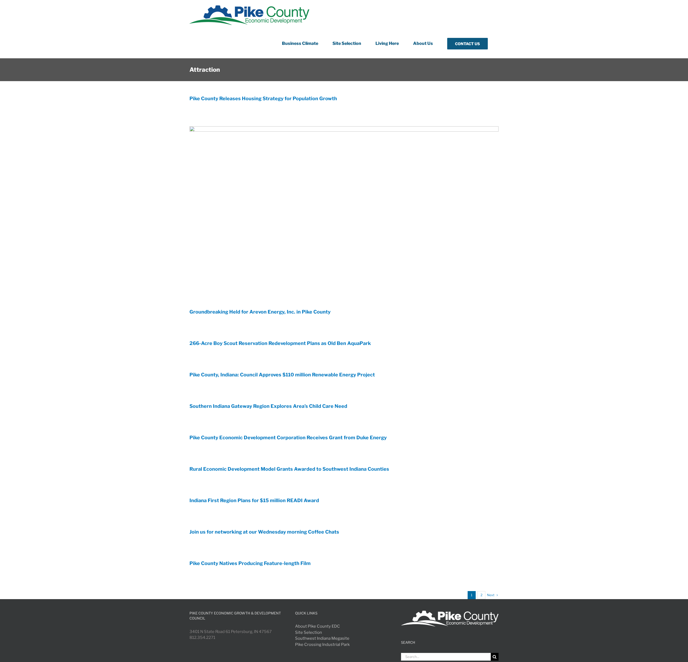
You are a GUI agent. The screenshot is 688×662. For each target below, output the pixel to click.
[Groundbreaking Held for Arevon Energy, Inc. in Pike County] (344, 213)
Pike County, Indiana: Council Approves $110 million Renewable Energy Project (282, 374)
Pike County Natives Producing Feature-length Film (250, 563)
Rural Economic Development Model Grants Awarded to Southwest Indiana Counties (289, 469)
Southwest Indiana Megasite (322, 638)
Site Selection (308, 632)
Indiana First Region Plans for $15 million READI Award (254, 500)
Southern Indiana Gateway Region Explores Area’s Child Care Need (268, 406)
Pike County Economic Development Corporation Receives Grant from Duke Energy (288, 437)
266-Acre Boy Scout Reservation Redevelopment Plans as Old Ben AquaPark (280, 343)
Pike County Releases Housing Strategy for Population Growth (263, 98)
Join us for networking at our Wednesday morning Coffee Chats (264, 532)
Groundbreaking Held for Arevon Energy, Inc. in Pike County (260, 312)
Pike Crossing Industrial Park (322, 644)
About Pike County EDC (317, 626)
